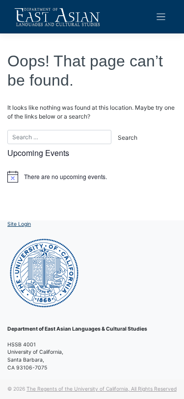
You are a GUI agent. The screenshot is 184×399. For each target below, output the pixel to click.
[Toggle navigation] (161, 17)
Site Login (19, 224)
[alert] (92, 177)
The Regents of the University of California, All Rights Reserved (101, 389)
